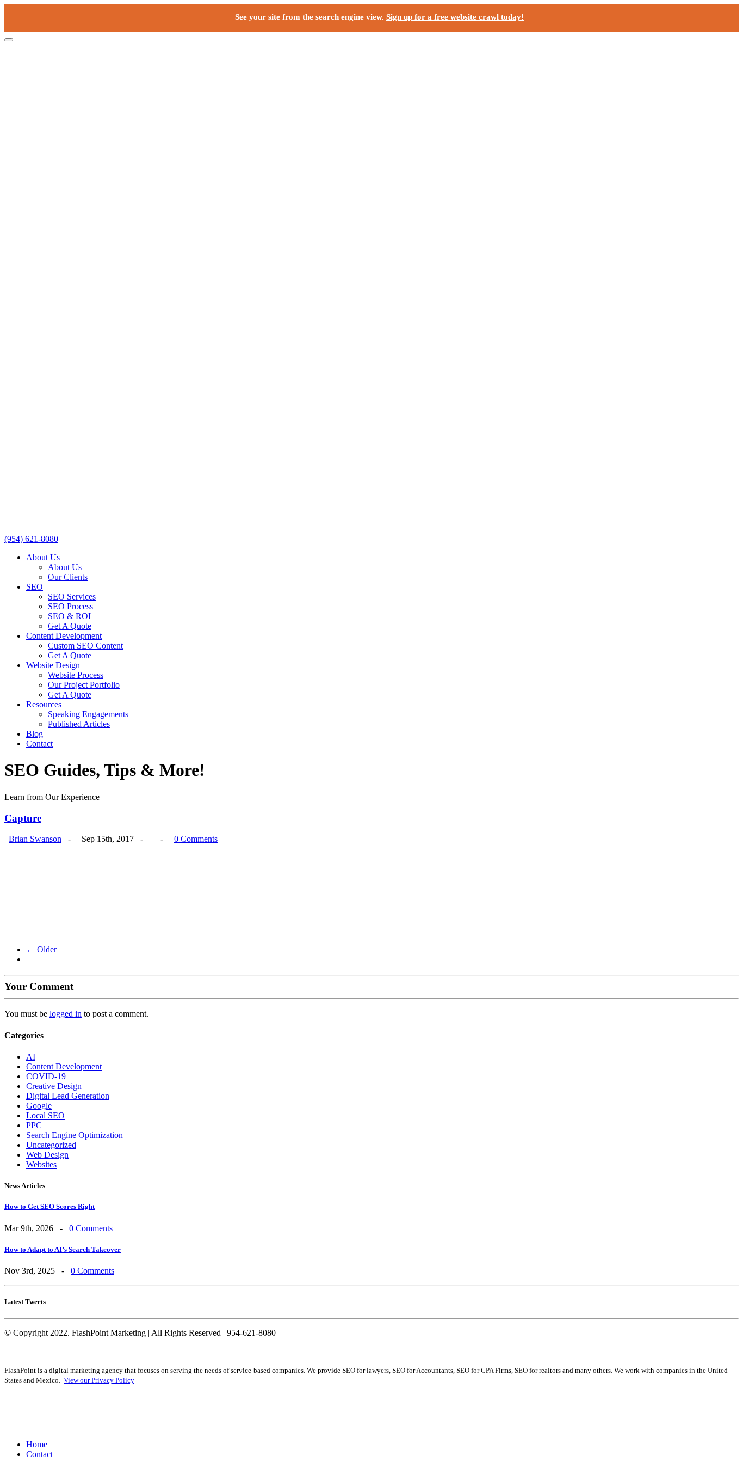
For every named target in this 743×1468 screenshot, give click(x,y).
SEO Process (70, 606)
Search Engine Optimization (74, 1135)
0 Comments (196, 838)
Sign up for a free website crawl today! (455, 17)
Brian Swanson (35, 838)
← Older (41, 949)
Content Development (64, 635)
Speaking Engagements (88, 714)
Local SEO (45, 1115)
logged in (65, 1013)
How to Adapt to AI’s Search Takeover (62, 1249)
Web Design (47, 1154)
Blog (34, 733)
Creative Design (54, 1086)
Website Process (75, 675)
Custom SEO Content (85, 645)
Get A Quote (69, 626)
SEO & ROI (69, 616)
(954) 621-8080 (31, 538)
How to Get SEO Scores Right (49, 1206)
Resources (43, 704)
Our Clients (68, 577)
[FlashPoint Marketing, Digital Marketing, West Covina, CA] (371, 1412)
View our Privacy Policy (99, 1380)
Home (36, 1444)
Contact (39, 743)
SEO (34, 586)
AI (30, 1056)
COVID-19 (46, 1076)
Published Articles (79, 724)
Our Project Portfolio (84, 684)
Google (39, 1105)
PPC (34, 1125)
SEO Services (72, 596)
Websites (41, 1164)
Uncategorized (51, 1144)
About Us (43, 557)
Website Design (53, 665)
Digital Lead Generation (67, 1095)
